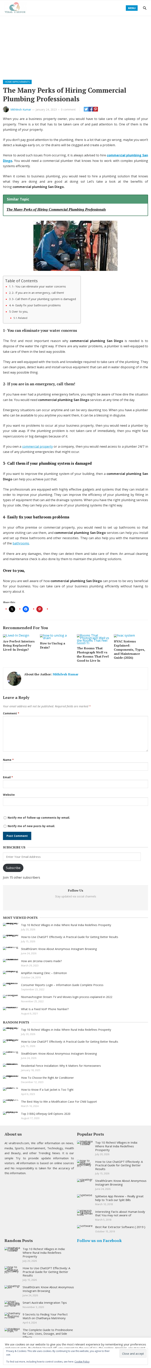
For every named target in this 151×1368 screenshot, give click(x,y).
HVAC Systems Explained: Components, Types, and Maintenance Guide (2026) (129, 649)
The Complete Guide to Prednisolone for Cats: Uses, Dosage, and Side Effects (48, 1333)
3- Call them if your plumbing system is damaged (44, 299)
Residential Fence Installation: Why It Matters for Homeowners (61, 1066)
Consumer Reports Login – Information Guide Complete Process (62, 985)
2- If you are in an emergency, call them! (38, 293)
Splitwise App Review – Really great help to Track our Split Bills (119, 1198)
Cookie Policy (82, 1361)
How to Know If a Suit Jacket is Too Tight (47, 1089)
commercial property (37, 446)
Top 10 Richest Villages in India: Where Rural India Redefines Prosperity (66, 925)
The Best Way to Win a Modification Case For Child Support (59, 1101)
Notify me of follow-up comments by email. (39, 817)
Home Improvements (17, 81)
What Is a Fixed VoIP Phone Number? (45, 1009)
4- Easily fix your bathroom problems (37, 305)
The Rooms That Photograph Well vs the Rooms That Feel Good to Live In (93, 654)
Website (9, 794)
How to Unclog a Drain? (52, 645)
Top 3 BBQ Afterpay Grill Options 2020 (45, 1114)
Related (22, 318)
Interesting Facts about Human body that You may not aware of (120, 1213)
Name (8, 760)
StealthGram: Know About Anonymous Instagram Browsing (59, 949)
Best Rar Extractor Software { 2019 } (120, 1227)
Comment (11, 713)
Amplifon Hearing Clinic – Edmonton (44, 973)
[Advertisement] (75, 45)
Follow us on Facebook (99, 1240)
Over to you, (20, 311)
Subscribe (13, 868)
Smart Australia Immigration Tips (45, 1302)
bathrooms (21, 543)
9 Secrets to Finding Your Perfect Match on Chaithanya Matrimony (45, 1316)
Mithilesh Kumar (20, 109)
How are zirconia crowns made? (41, 961)
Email (8, 777)
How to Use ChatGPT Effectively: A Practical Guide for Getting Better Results (69, 937)
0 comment (68, 109)
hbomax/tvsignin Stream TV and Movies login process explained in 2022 (66, 997)
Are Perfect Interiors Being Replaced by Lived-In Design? (19, 645)
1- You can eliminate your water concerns (39, 286)
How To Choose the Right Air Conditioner (47, 1078)
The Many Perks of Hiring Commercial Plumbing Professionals (56, 209)
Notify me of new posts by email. (31, 826)
